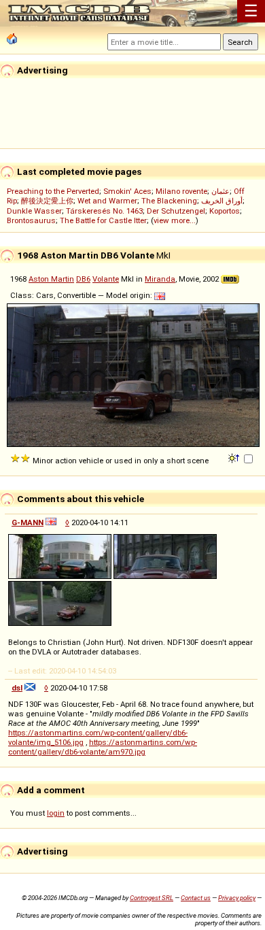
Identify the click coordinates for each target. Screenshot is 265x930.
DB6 (83, 279)
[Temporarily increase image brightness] (234, 457)
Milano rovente (181, 191)
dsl (17, 688)
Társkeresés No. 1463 (104, 211)
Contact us (196, 897)
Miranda (160, 279)
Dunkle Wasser (34, 211)
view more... (175, 220)
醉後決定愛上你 (47, 200)
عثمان (220, 191)
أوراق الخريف (222, 200)
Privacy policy (236, 897)
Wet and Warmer (107, 200)
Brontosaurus (31, 220)
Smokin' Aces (127, 191)
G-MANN (27, 522)
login (56, 813)
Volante (105, 279)
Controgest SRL (151, 897)
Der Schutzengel (176, 211)
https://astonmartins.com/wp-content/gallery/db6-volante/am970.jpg (102, 747)
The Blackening (169, 200)
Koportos (224, 211)
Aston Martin (51, 279)
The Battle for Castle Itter (103, 220)
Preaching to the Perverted (53, 191)
